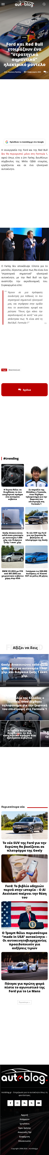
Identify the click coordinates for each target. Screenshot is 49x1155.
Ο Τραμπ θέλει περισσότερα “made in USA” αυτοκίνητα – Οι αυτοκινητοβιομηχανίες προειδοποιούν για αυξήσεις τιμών (24, 940)
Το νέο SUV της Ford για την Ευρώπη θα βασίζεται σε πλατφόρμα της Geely (36, 536)
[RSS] (24, 1103)
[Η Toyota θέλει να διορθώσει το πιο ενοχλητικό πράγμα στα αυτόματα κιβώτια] (12, 475)
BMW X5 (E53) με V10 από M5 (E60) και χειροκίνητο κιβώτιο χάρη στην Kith (13, 575)
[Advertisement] (24, 109)
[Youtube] (39, 1103)
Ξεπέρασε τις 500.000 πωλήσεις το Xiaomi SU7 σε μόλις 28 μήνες (36, 573)
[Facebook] (12, 376)
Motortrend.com (14, 370)
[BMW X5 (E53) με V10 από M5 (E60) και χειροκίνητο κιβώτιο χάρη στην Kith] (12, 556)
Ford (24, 37)
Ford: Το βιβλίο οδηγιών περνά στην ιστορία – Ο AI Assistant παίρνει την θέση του (24, 891)
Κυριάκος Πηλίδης (14, 72)
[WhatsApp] (24, 376)
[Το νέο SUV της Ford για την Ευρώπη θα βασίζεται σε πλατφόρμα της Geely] (36, 518)
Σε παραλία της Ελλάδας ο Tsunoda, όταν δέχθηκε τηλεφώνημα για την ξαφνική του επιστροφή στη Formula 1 (36, 496)
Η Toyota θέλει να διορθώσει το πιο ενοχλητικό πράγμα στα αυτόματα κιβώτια (12, 494)
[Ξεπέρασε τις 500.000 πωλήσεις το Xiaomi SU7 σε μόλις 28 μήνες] (36, 556)
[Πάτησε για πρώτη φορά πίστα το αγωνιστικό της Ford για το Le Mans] (24, 966)
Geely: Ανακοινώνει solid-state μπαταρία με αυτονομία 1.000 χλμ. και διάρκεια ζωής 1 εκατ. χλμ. (12, 537)
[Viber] (30, 376)
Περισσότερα (23, 1002)
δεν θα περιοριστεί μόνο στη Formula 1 (24, 153)
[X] (18, 376)
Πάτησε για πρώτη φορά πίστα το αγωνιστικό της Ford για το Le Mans (24, 987)
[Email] (36, 376)
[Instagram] (17, 1103)
